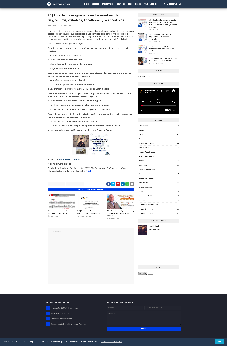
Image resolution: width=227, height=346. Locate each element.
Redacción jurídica (75, 184)
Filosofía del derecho (159, 156)
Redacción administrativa (159, 205)
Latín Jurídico (159, 183)
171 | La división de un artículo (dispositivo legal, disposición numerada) (160, 36)
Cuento (159, 130)
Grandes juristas (159, 174)
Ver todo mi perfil (154, 229)
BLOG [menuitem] (130, 4)
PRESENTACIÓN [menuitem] (108, 4)
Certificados (159, 126)
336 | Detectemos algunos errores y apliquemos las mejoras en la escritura (120, 213)
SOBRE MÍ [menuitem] (95, 4)
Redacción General (56, 184)
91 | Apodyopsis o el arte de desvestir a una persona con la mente (163, 59)
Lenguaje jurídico (159, 187)
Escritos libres (159, 147)
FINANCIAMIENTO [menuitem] (150, 4)
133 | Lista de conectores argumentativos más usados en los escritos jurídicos (162, 48)
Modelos (159, 200)
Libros (159, 191)
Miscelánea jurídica (159, 196)
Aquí (88, 170)
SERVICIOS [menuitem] (121, 4)
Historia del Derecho (159, 178)
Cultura (159, 134)
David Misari (54, 25)
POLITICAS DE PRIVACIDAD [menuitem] (170, 4)
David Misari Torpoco (146, 76)
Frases (159, 161)
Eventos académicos (159, 152)
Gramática (159, 165)
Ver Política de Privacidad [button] (111, 342)
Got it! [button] (219, 342)
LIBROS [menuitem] (138, 4)
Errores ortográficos (159, 143)
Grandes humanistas (159, 169)
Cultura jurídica (159, 139)
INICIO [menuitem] (86, 4)
